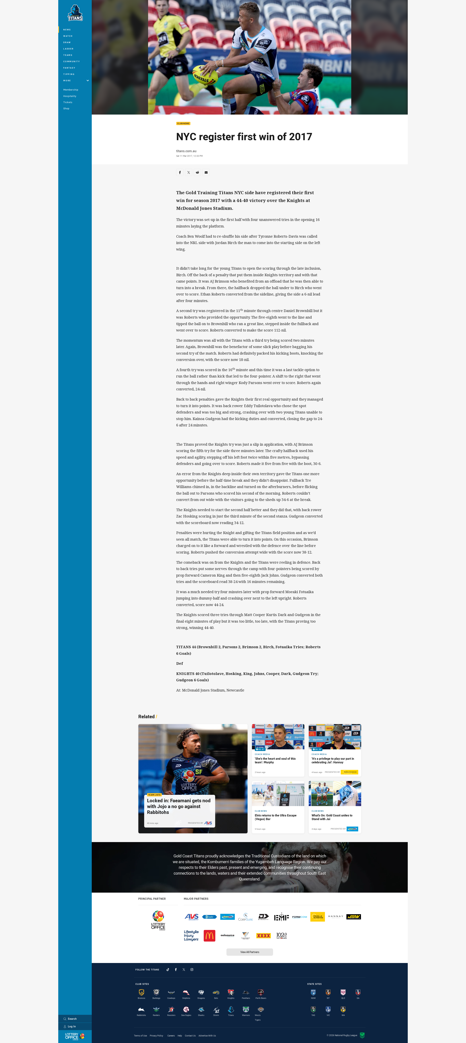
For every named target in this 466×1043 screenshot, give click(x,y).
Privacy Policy (156, 1035)
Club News (183, 123)
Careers (171, 1035)
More (67, 80)
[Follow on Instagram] (191, 969)
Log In (72, 1026)
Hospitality (69, 96)
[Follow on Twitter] (183, 969)
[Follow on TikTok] (167, 969)
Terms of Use (140, 1035)
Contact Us (190, 1035)
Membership (70, 89)
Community (71, 61)
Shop (66, 108)
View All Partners (249, 952)
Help (180, 1035)
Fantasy (69, 67)
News (67, 29)
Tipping (69, 74)
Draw (67, 42)
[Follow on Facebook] (175, 969)
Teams (68, 55)
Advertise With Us (207, 1035)
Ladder (68, 48)
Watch (68, 36)
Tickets (67, 102)
